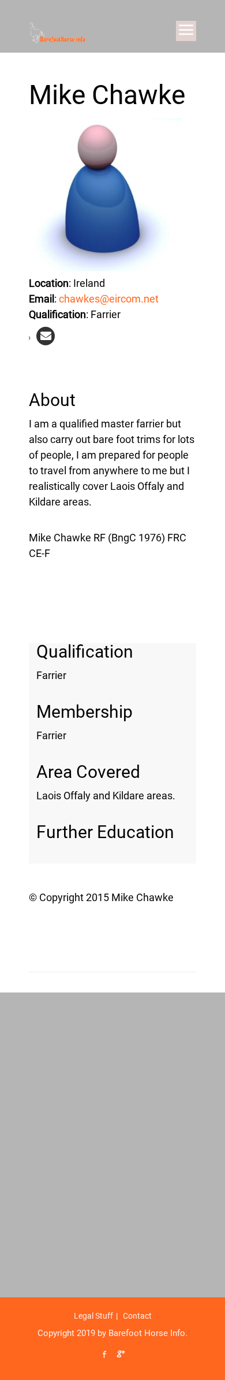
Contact (137, 1315)
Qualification (57, 314)
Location (49, 283)
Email (41, 299)
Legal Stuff (93, 1315)
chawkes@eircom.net (109, 299)
